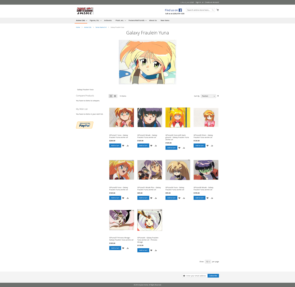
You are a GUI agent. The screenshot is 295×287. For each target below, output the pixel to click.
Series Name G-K (101, 27)
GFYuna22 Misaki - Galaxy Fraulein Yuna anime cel (147, 136)
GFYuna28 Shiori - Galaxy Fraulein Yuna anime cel (203, 136)
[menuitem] (81, 20)
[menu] (147, 20)
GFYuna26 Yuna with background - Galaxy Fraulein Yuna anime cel (177, 137)
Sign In (198, 2)
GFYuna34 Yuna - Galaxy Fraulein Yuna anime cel (174, 188)
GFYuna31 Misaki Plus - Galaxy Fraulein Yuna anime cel (149, 188)
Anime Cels (88, 27)
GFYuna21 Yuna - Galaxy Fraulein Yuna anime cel (118, 136)
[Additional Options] (84, 124)
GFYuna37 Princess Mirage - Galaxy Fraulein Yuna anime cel (121, 239)
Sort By (196, 96)
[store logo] (85, 11)
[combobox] (200, 10)
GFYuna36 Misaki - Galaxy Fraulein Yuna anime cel (203, 188)
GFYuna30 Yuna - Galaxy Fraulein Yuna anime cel (118, 188)
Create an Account (212, 2)
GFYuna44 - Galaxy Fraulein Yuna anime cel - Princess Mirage (147, 240)
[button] (123, 146)
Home (78, 27)
